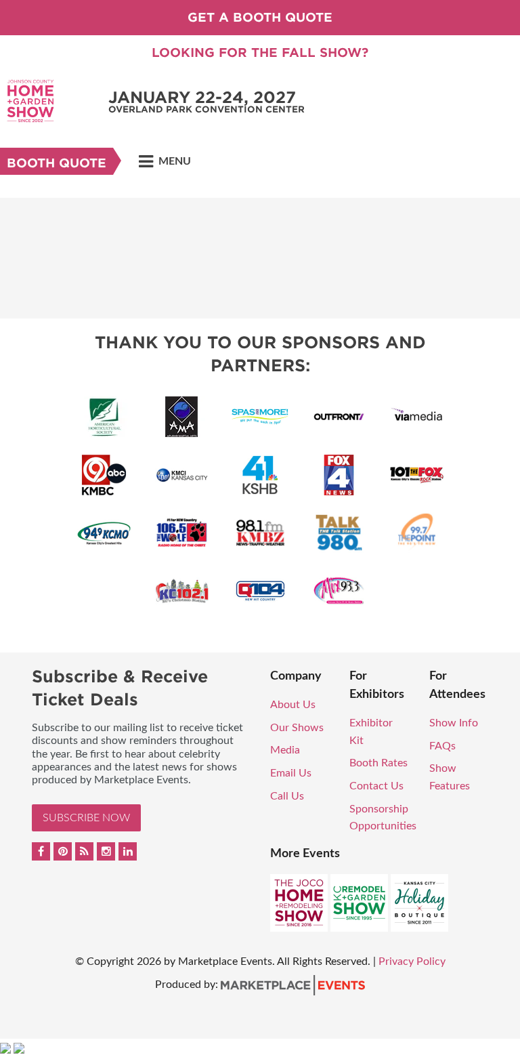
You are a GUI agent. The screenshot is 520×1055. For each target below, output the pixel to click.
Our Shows (297, 727)
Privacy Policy (412, 961)
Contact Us (376, 786)
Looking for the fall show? (260, 52)
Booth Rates (378, 763)
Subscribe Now (86, 817)
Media (285, 750)
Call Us (287, 796)
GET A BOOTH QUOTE (260, 17)
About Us (293, 704)
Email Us (290, 773)
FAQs (442, 746)
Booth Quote (56, 163)
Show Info (453, 723)
